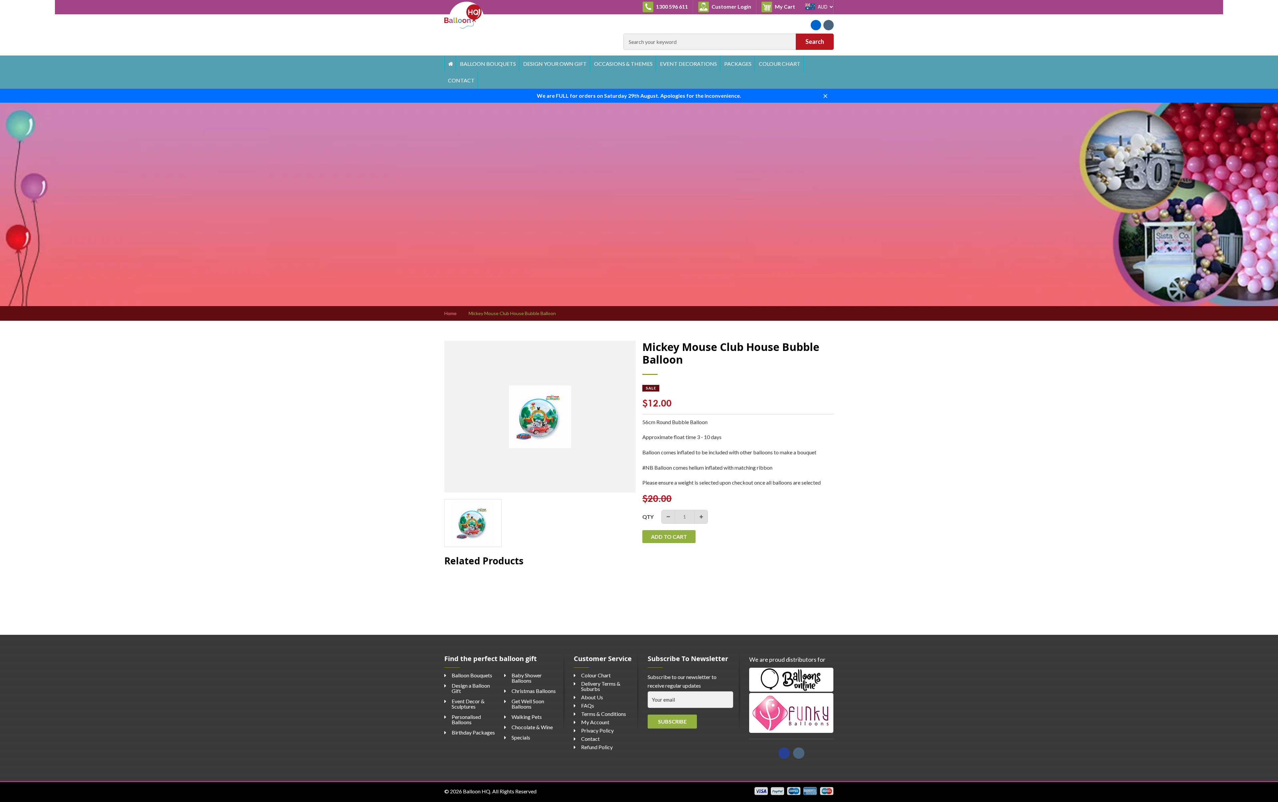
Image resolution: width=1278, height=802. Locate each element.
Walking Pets (527, 717)
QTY (648, 517)
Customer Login (731, 6)
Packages (737, 63)
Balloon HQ (476, 791)
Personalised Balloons (466, 719)
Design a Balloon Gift (471, 688)
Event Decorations (688, 63)
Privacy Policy (597, 730)
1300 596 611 (671, 6)
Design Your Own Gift (555, 63)
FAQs (587, 705)
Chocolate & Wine (532, 727)
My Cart (787, 6)
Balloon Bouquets (488, 63)
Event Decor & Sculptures (468, 704)
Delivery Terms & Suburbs (600, 686)
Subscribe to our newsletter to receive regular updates (682, 681)
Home (450, 64)
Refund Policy (597, 747)
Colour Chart (779, 63)
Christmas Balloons (534, 691)
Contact (461, 80)
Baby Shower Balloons (527, 678)
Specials (521, 737)
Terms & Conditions (603, 714)
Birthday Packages (473, 732)
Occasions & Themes (623, 63)
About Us (592, 697)
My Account (595, 722)
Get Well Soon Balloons (528, 704)
